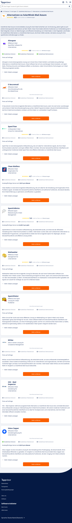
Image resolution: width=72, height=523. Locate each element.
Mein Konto (4, 507)
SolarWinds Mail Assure (25, 11)
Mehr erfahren (36, 76)
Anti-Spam (14, 11)
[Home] (1, 11)
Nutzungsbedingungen (7, 489)
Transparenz (4, 486)
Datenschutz (4, 483)
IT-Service (6, 11)
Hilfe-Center (4, 510)
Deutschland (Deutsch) (15, 518)
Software (3, 499)
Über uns (3, 495)
